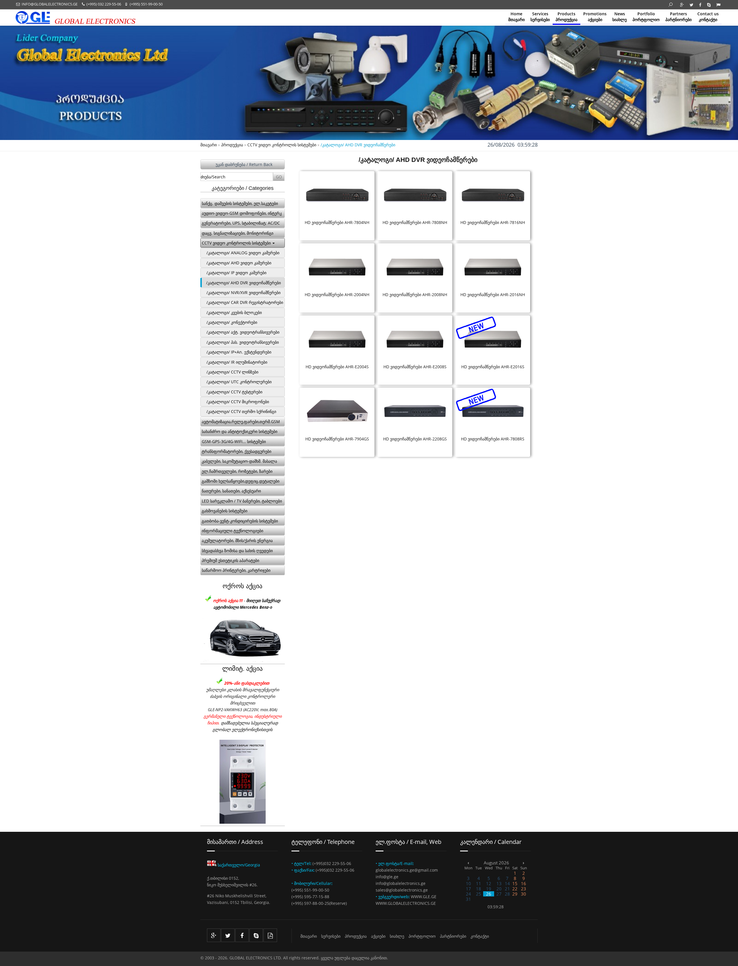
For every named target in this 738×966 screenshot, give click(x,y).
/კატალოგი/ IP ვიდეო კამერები (236, 272)
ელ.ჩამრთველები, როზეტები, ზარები (237, 471)
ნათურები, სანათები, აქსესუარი (231, 491)
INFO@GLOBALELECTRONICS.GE (49, 4)
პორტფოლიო (422, 936)
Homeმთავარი (516, 16)
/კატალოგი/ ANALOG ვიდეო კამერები (242, 252)
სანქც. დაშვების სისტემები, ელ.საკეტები (240, 203)
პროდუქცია (232, 144)
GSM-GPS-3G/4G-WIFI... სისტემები (234, 441)
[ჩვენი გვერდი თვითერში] (228, 935)
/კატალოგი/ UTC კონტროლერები (239, 381)
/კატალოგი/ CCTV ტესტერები (234, 392)
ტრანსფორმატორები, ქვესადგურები (236, 451)
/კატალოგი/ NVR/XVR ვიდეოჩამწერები (243, 292)
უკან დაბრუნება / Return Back (244, 164)
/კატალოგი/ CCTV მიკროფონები (237, 401)
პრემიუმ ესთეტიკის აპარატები (230, 560)
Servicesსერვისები (540, 16)
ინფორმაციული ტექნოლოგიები (232, 530)
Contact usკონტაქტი (708, 16)
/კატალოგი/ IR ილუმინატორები (236, 362)
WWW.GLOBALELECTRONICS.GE (406, 903)
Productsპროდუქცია (566, 16)
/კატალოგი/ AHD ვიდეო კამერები (238, 263)
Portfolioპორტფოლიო (646, 16)
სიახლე (397, 936)
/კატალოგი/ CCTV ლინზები (232, 372)
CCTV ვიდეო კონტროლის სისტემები (281, 144)
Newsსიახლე (619, 16)
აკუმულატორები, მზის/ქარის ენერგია (237, 540)
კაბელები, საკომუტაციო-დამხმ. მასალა (239, 461)
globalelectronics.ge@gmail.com (407, 870)
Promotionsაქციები (595, 16)
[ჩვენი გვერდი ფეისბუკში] (242, 935)
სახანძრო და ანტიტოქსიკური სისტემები (239, 431)
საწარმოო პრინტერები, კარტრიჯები (236, 570)
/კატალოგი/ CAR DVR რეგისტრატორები (244, 302)
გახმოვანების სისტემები (224, 510)
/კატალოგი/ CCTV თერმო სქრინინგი (241, 411)
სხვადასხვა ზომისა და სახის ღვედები (237, 550)
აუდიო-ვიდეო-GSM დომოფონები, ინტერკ (242, 213)
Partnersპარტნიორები (678, 16)
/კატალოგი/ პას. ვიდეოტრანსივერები (242, 342)
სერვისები (330, 936)
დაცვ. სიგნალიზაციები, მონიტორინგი (237, 233)
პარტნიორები (453, 936)
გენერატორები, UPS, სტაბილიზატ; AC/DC (241, 223)
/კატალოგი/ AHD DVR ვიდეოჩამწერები (243, 282)
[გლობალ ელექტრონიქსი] (75, 22)
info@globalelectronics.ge (401, 883)
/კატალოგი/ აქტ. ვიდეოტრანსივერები (242, 332)
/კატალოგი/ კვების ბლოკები (234, 312)
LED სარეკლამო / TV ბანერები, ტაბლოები (242, 501)
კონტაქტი (479, 936)
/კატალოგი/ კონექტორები (231, 322)
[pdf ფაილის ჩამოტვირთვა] (270, 935)
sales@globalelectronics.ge (402, 890)
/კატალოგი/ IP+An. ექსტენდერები (238, 352)
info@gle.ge (387, 876)
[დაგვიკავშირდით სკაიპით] (256, 935)
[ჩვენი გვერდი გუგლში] (214, 935)
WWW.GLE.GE (423, 896)
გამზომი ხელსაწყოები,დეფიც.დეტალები (240, 481)
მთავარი (208, 144)
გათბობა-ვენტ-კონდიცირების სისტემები (240, 521)
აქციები (378, 936)
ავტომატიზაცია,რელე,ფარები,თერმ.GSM (241, 421)
